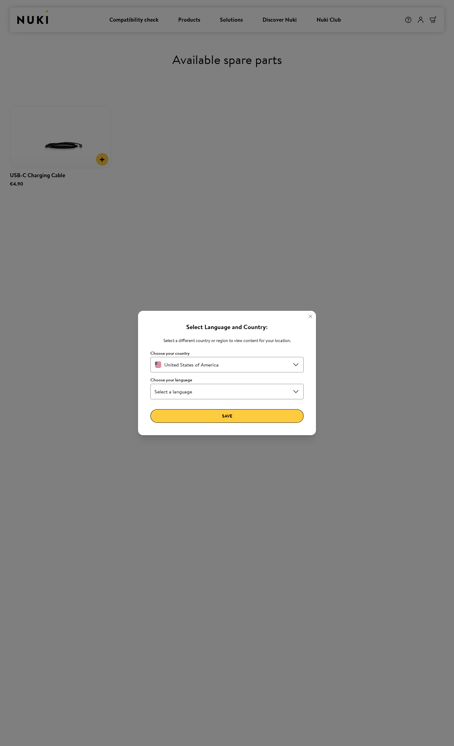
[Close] (310, 316)
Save (227, 416)
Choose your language (171, 380)
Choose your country (170, 353)
